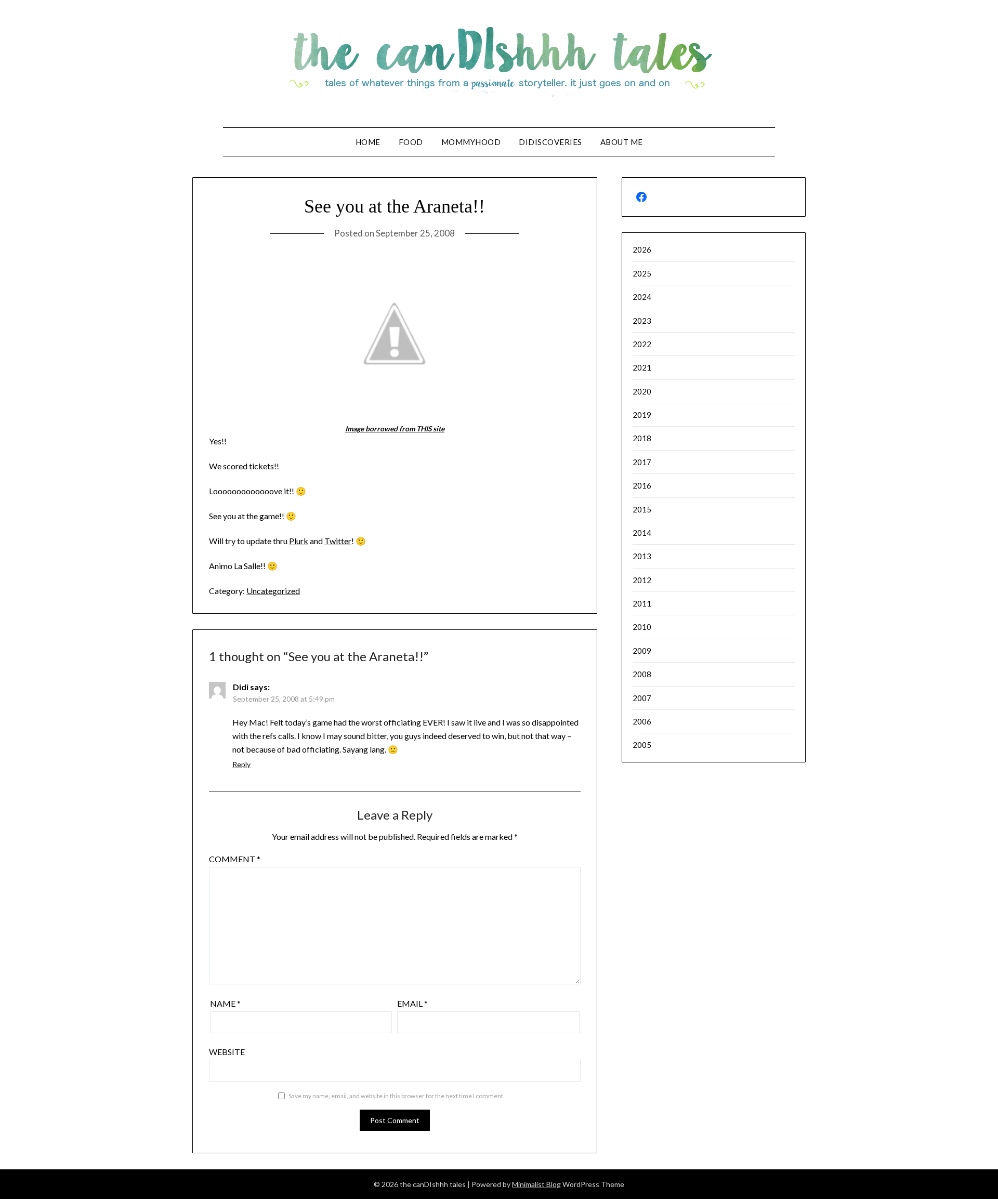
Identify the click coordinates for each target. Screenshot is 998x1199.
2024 (642, 296)
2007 (642, 698)
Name (225, 1003)
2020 (642, 391)
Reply (241, 764)
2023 (642, 320)
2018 (642, 438)
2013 (642, 556)
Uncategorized (273, 591)
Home (368, 142)
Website (227, 1052)
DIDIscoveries (550, 142)
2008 (642, 674)
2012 (642, 580)
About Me (621, 142)
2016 (642, 485)
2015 (642, 509)
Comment (234, 859)
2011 (642, 603)
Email (412, 1003)
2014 (642, 532)
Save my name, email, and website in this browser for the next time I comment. (396, 1096)
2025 (642, 273)
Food (411, 142)
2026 (642, 249)
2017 (642, 462)
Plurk (298, 541)
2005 (642, 744)
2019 (642, 414)
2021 (642, 367)
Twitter (337, 541)
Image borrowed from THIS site (394, 429)
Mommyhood (471, 142)
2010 (642, 626)
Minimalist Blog (536, 1184)
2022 (642, 344)
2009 (642, 650)
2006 (642, 721)
